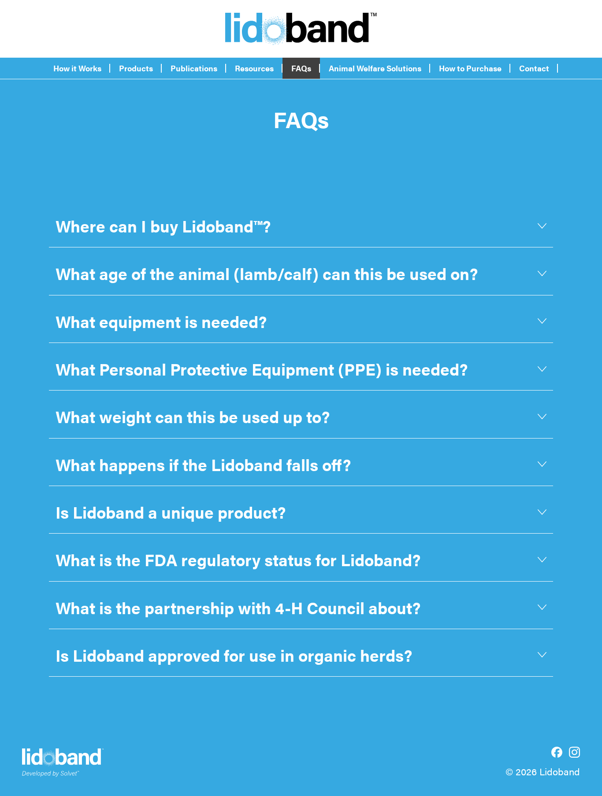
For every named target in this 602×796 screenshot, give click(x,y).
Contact (534, 68)
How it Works (77, 68)
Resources (254, 68)
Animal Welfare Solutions (375, 68)
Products (136, 68)
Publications (194, 68)
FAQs (301, 68)
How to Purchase (470, 68)
